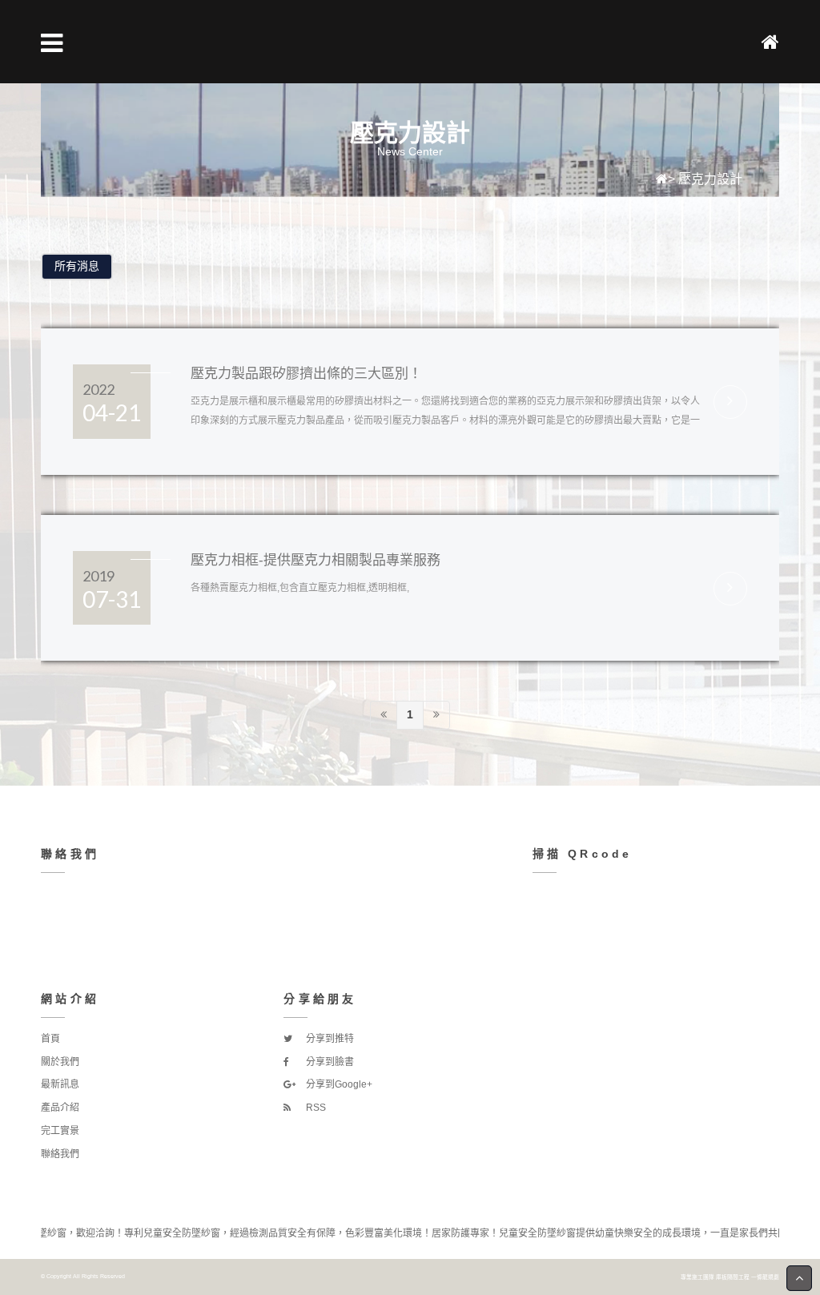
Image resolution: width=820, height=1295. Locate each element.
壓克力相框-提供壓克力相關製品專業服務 (315, 560)
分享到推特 (328, 1038)
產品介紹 (60, 1107)
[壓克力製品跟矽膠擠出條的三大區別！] (730, 402)
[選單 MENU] (51, 43)
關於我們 (60, 1062)
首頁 (50, 1038)
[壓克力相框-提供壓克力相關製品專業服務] (730, 588)
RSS (314, 1107)
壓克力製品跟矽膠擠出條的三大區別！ (306, 373)
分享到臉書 (328, 1062)
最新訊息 (60, 1084)
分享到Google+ (337, 1084)
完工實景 (60, 1130)
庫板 (721, 1277)
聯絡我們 (60, 1154)
